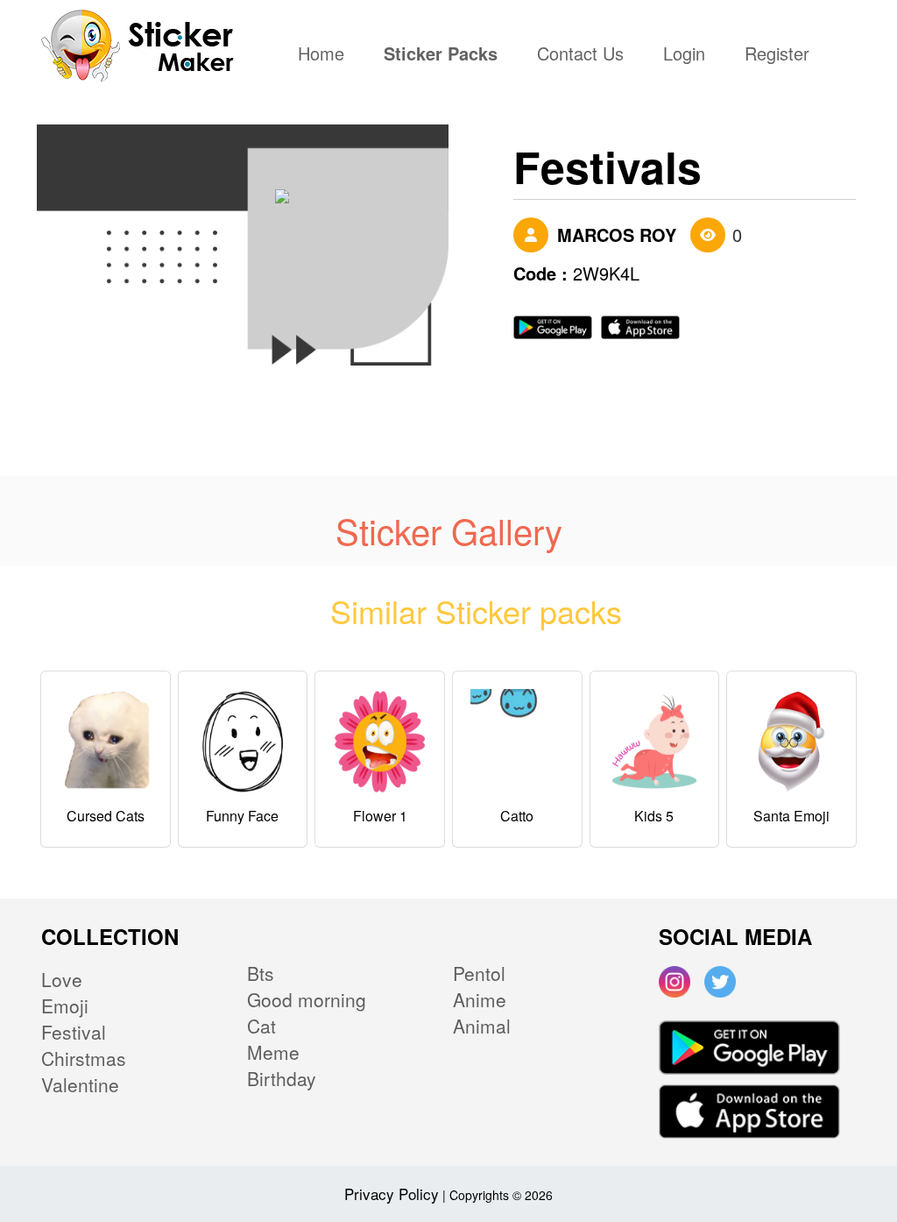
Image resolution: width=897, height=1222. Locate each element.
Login (684, 55)
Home (325, 55)
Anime (479, 999)
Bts (260, 973)
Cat (261, 1025)
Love (61, 979)
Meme (273, 1052)
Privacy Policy (391, 1193)
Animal (482, 1025)
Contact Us (580, 55)
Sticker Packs (441, 55)
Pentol (479, 973)
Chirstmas (83, 1058)
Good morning (306, 999)
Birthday (281, 1078)
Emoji (64, 1005)
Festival (73, 1032)
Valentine (80, 1084)
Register (777, 55)
